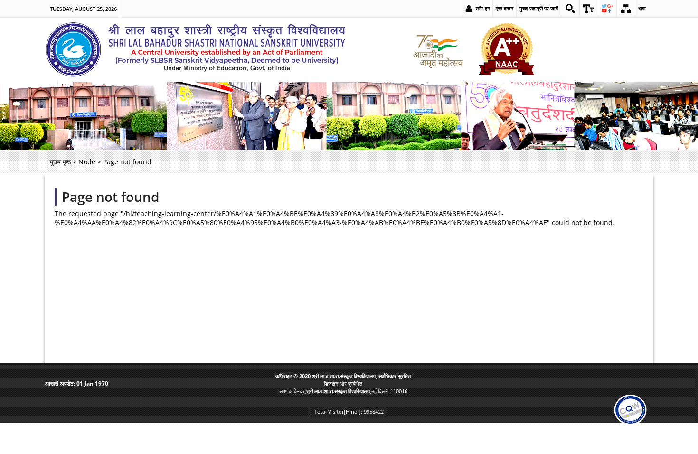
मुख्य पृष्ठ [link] (60, 161)
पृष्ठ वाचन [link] (504, 8)
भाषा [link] (641, 8)
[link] (570, 8)
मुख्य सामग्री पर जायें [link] (538, 8)
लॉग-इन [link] (483, 8)
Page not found (110, 197)
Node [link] (86, 161)
